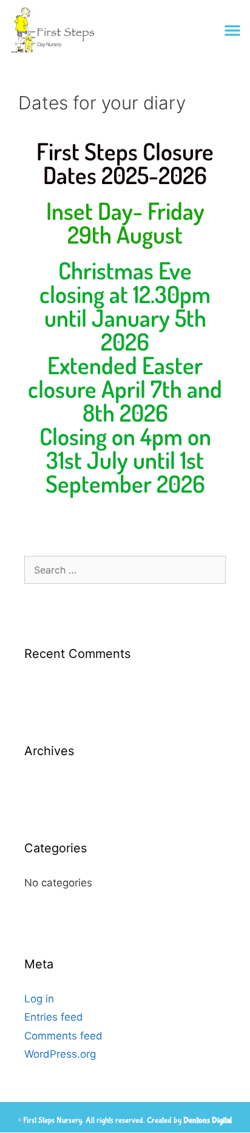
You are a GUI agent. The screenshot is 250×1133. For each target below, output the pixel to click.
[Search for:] (125, 570)
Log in (39, 999)
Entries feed (53, 1017)
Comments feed (63, 1036)
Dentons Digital (207, 1120)
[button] (232, 30)
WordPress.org (60, 1054)
